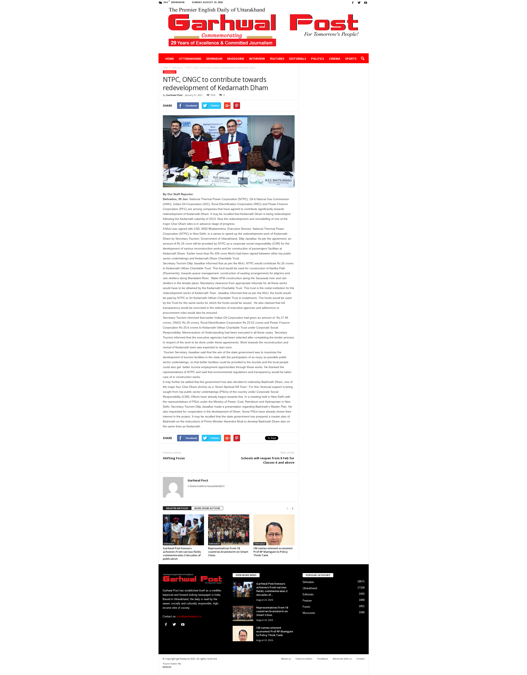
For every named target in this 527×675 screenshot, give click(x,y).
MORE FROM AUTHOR (207, 508)
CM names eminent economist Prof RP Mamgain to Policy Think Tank (273, 551)
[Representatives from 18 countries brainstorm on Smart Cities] (228, 529)
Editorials (297, 59)
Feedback (322, 658)
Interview (257, 59)
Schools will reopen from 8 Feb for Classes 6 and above (267, 460)
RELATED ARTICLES (177, 508)
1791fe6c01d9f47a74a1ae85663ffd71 (206, 486)
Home (169, 59)
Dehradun (214, 59)
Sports (351, 59)
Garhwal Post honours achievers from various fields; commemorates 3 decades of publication (182, 553)
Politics (317, 59)
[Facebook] (352, 3)
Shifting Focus (174, 458)
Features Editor (304, 658)
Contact (360, 658)
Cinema (334, 59)
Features (277, 59)
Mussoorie (235, 59)
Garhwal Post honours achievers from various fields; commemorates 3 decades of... (271, 589)
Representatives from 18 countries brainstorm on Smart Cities (228, 551)
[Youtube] (365, 3)
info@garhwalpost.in (189, 616)
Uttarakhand (190, 59)
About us (286, 658)
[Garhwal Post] (264, 29)
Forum (306, 606)
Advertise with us (342, 658)
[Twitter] (359, 3)
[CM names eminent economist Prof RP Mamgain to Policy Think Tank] (274, 529)
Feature (307, 600)
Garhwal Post (174, 95)
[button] (362, 58)
